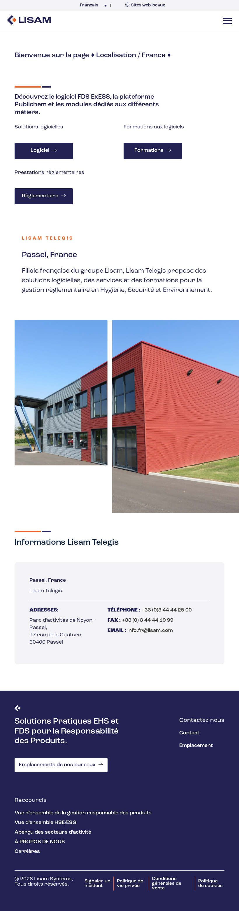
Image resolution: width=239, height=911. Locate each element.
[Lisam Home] (29, 20)
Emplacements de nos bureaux (57, 765)
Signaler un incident (97, 883)
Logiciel (40, 150)
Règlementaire (40, 196)
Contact (189, 733)
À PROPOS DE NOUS (40, 842)
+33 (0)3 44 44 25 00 (166, 610)
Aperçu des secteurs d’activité (53, 832)
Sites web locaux (148, 5)
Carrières (27, 851)
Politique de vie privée (130, 883)
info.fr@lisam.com (150, 630)
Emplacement (196, 745)
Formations (149, 150)
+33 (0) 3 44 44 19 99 (147, 620)
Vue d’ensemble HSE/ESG (45, 822)
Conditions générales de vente (166, 884)
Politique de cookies (210, 883)
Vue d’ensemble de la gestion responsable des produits (83, 813)
